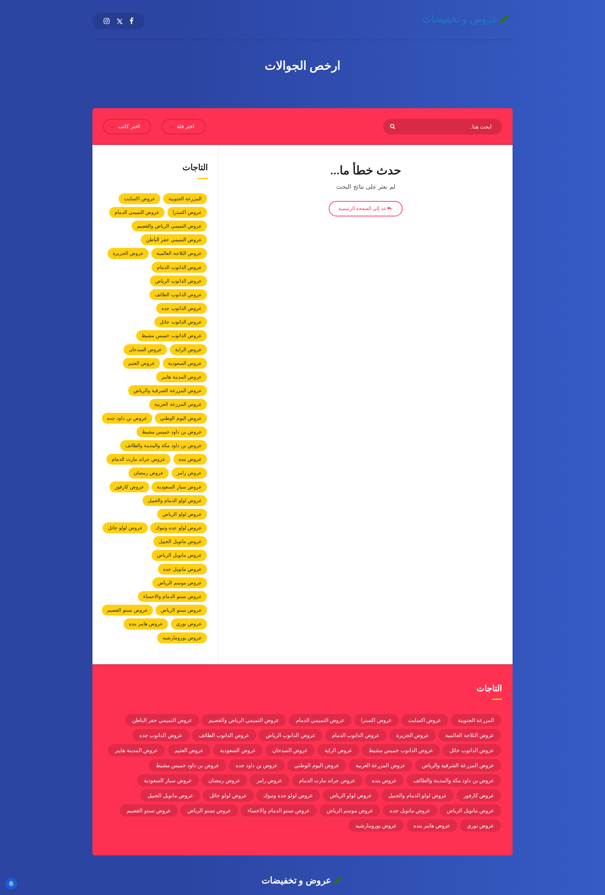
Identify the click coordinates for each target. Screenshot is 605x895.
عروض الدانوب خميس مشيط (171, 335)
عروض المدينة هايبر (181, 376)
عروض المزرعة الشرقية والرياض (167, 390)
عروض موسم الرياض (180, 582)
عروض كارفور (129, 486)
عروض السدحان (145, 349)
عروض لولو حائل (125, 527)
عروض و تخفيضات (461, 19)
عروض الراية (188, 349)
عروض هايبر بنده (146, 623)
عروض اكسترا (187, 212)
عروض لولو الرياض (182, 514)
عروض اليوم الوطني (181, 418)
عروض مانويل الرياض (179, 554)
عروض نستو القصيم (127, 609)
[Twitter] (120, 21)
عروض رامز (189, 472)
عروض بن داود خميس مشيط (172, 431)
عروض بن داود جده (127, 418)
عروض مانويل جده (182, 569)
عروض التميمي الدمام (137, 212)
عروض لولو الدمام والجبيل (175, 500)
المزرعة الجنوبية (185, 198)
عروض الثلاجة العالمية (179, 253)
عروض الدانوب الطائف (178, 294)
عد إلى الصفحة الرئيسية (362, 208)
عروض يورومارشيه (182, 637)
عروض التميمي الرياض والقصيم (169, 225)
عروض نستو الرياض (181, 609)
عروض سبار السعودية (179, 486)
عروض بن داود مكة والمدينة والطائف (163, 445)
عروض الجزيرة (128, 253)
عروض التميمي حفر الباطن (174, 239)
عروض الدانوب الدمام (179, 267)
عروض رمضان (149, 472)
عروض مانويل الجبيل (180, 541)
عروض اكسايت (139, 198)
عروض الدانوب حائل (181, 321)
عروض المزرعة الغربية (178, 404)
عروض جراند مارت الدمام (138, 459)
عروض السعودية (185, 363)
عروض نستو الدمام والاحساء (172, 596)
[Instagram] (107, 21)
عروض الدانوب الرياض (178, 280)
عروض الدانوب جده (181, 308)
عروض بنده (190, 459)
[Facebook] (131, 21)
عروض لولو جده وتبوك (178, 527)
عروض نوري (189, 623)
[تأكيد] (393, 126)
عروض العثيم (141, 363)
